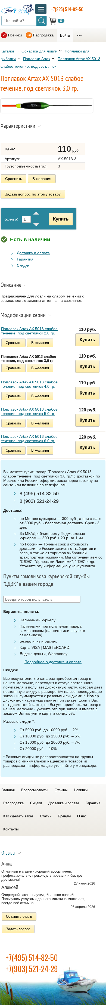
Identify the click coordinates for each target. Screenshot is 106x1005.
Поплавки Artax (36, 59)
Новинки (15, 35)
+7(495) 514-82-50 (31, 957)
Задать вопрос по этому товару (33, 194)
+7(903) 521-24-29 (31, 968)
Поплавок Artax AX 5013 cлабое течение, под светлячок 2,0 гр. (29, 331)
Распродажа (43, 35)
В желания (41, 178)
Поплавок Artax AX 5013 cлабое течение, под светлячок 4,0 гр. (29, 384)
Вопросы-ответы (34, 790)
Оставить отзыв (19, 916)
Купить (60, 219)
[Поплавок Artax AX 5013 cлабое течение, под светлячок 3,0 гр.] (47, 111)
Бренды (64, 816)
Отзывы (61, 790)
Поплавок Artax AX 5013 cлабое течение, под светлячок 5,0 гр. (29, 411)
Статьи (45, 816)
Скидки (23, 265)
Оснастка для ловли (39, 51)
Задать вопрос (18, 929)
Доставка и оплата (33, 253)
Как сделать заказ (18, 816)
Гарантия (25, 259)
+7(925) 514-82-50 (67, 9)
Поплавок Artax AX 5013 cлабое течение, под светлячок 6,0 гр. (29, 438)
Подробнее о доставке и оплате (53, 662)
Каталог (7, 51)
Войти (65, 35)
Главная (8, 790)
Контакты (10, 829)
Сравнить (13, 178)
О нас (82, 816)
